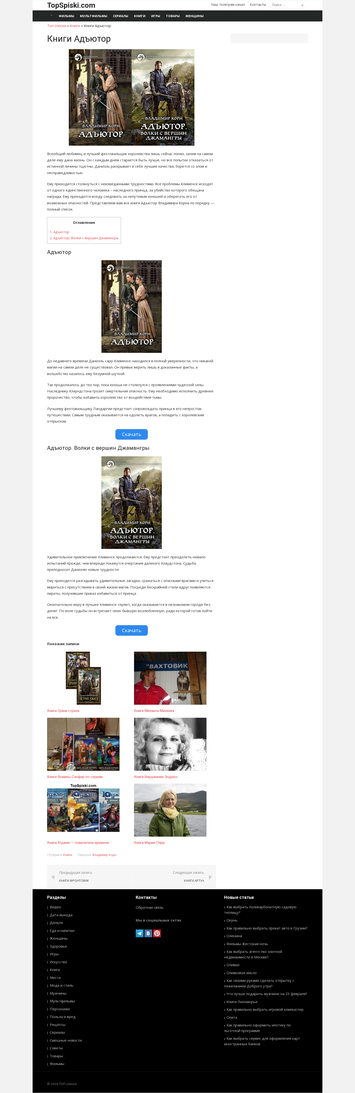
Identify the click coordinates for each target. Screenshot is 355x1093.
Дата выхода (61, 914)
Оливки (233, 964)
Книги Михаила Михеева (154, 711)
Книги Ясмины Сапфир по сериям (75, 777)
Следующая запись (188, 876)
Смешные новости (66, 1040)
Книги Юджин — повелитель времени (78, 842)
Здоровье (58, 946)
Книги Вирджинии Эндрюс (156, 777)
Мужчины (58, 993)
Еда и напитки (62, 930)
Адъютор (59, 232)
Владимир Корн (104, 855)
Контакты (258, 4)
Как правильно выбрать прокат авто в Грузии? (267, 928)
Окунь (232, 920)
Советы (56, 1047)
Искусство (58, 961)
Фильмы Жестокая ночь (247, 943)
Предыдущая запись (75, 876)
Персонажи (60, 1008)
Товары (173, 16)
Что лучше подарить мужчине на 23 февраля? (267, 993)
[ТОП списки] (51, 15)
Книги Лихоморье (242, 1001)
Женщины (194, 16)
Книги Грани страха (63, 711)
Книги (139, 16)
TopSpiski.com (71, 5)
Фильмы (66, 16)
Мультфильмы (93, 16)
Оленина (234, 935)
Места (55, 977)
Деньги (56, 922)
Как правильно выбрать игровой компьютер (265, 1009)
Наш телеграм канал (228, 4)
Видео (55, 906)
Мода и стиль (61, 985)
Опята (232, 1017)
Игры (155, 16)
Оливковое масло (242, 972)
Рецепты (57, 1024)
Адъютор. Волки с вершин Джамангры (84, 238)
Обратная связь (149, 907)
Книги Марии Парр (149, 842)
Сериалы (120, 16)
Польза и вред (63, 1016)
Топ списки (56, 25)
